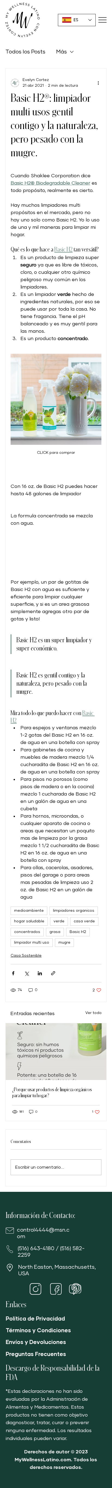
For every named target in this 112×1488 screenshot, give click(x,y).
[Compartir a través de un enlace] (53, 973)
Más (61, 52)
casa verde (84, 921)
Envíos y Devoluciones (36, 1342)
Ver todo (93, 1013)
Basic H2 (78, 932)
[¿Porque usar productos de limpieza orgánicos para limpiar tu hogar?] (56, 1051)
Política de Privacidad (35, 1319)
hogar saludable (29, 921)
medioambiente (29, 911)
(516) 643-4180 (36, 1248)
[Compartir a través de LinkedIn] (39, 973)
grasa (54, 932)
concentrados (27, 932)
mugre (64, 942)
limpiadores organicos (73, 911)
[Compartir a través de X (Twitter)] (26, 973)
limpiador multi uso (31, 942)
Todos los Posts (25, 52)
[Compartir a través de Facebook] (13, 973)
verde (59, 921)
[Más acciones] (98, 83)
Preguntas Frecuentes (36, 1354)
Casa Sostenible (26, 956)
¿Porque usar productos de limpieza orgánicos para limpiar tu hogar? (52, 1092)
